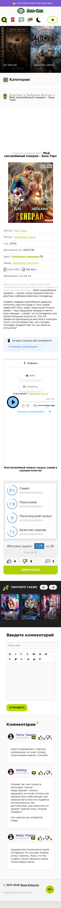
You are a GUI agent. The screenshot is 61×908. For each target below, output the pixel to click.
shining (21, 770)
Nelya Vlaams (26, 835)
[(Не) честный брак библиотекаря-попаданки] (10, 607)
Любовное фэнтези (39, 95)
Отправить (17, 708)
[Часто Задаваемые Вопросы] (30, 20)
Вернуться (31, 570)
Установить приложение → (24, 347)
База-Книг (16, 95)
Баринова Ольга (25, 237)
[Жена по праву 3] (51, 607)
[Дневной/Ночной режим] (38, 20)
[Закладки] (12, 20)
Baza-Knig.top (30, 885)
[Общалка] (21, 20)
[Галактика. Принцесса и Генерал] (30, 607)
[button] (10, 654)
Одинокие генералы (25, 256)
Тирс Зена (20, 231)
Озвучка (32, 363)
